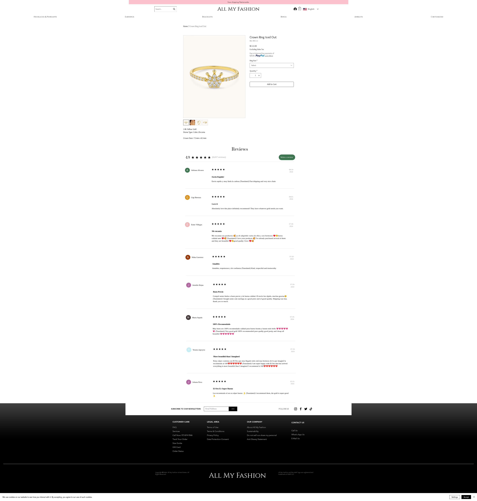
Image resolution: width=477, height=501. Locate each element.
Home (185, 26)
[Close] (474, 497)
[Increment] (259, 75)
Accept (466, 497)
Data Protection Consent (218, 439)
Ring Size (253, 60)
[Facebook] (301, 409)
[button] (299, 8)
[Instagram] (296, 409)
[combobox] (272, 65)
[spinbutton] (255, 75)
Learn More (269, 56)
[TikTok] (311, 409)
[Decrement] (251, 75)
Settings (455, 497)
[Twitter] (306, 409)
